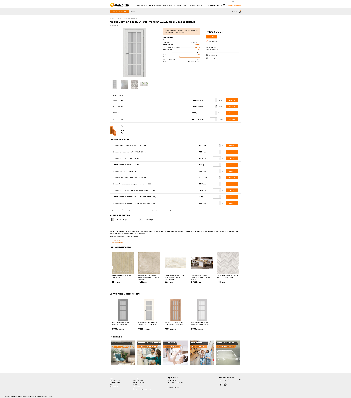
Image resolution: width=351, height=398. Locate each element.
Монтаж (135, 384)
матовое (197, 39)
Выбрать (211, 36)
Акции (179, 5)
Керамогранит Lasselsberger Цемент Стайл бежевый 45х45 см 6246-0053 (148, 277)
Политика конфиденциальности (142, 389)
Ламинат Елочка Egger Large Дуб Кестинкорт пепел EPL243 (227, 276)
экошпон (197, 44)
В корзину (232, 100)
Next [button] (157, 52)
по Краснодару (116, 240)
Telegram (173, 380)
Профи (137, 5)
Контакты (144, 5)
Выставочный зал (169, 5)
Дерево (198, 54)
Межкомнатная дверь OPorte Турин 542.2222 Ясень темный (174, 323)
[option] (134, 52)
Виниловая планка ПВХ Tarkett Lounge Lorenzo (121, 276)
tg (225, 384)
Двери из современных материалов (189, 57)
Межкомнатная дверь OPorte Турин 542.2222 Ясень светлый (148, 323)
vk (220, 384)
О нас (111, 389)
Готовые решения (189, 5)
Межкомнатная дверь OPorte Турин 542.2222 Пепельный (200, 323)
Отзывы (199, 5)
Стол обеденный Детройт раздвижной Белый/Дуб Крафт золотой (200, 277)
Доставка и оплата (155, 5)
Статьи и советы (114, 386)
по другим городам (117, 242)
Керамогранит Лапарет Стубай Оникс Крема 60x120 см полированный (174, 277)
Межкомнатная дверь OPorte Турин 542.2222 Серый (121, 323)
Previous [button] (111, 52)
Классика (197, 47)
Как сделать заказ (138, 380)
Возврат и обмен (138, 386)
